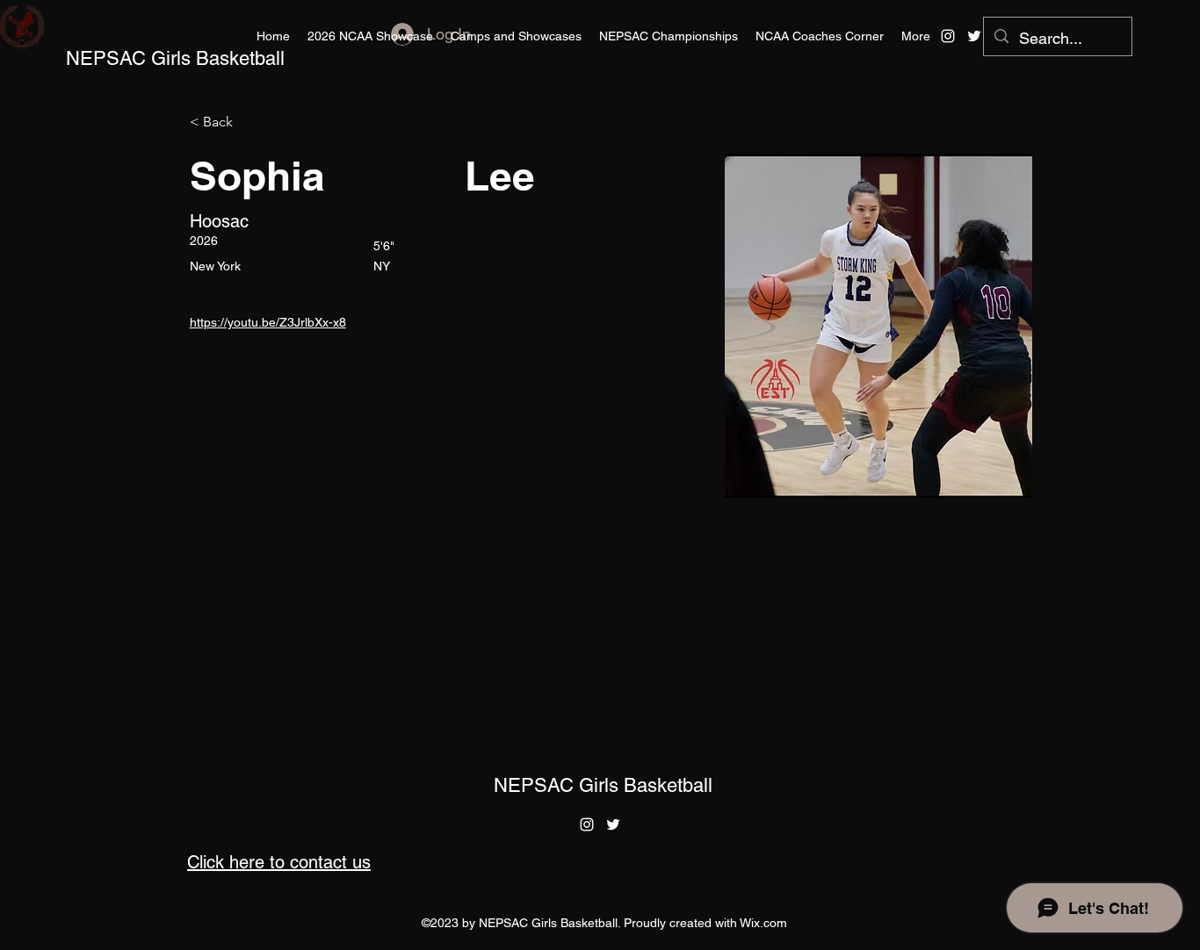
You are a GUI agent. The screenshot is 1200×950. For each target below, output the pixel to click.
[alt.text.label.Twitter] (974, 36)
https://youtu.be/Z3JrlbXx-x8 (268, 322)
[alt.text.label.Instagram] (948, 36)
